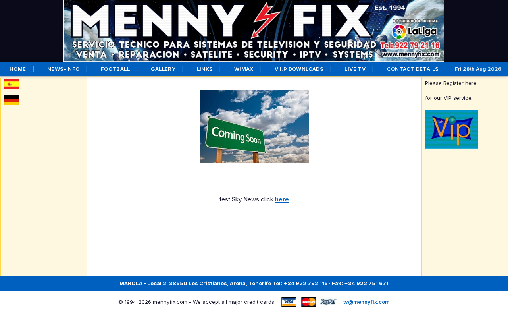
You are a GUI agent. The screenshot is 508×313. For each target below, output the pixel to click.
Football (115, 69)
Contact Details (413, 69)
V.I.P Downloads (299, 69)
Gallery (163, 69)
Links (205, 69)
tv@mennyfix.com (366, 302)
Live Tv (355, 69)
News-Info (63, 69)
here (282, 199)
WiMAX (244, 69)
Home (18, 69)
